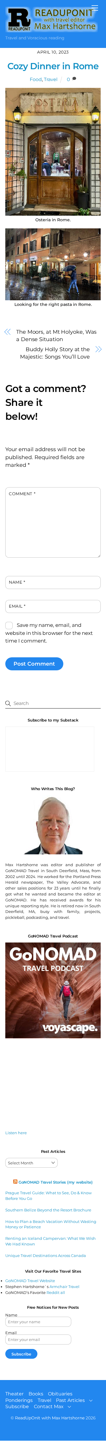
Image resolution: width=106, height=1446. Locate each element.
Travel (50, 79)
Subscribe (17, 1406)
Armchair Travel (64, 1286)
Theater (14, 1394)
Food (36, 79)
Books (36, 1394)
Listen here (16, 1132)
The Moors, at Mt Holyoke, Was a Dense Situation (56, 335)
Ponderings (19, 1400)
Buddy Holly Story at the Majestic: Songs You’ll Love (55, 353)
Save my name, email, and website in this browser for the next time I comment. (49, 633)
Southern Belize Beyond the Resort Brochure (48, 1210)
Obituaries (60, 1394)
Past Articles (70, 1400)
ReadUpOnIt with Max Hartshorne (50, 1418)
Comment (22, 493)
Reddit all (56, 1292)
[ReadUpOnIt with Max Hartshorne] (51, 29)
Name (17, 582)
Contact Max (49, 1406)
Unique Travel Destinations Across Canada (45, 1255)
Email (17, 606)
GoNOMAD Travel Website (30, 1280)
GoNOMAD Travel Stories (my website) (56, 1182)
